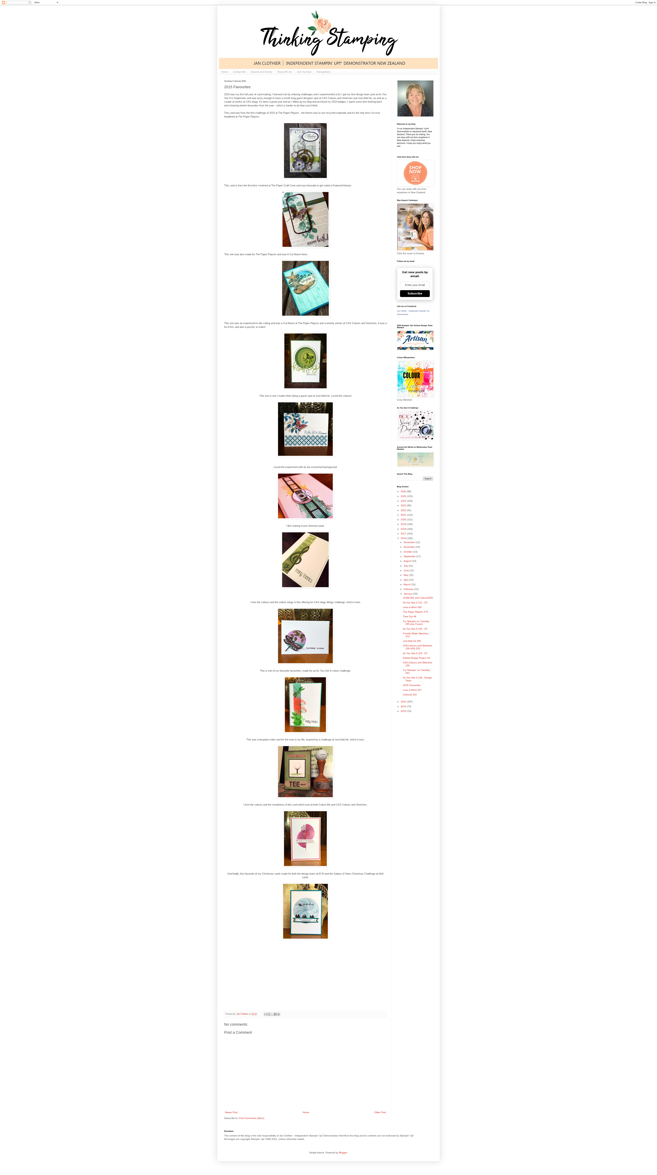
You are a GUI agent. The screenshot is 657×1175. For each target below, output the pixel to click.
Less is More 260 (412, 607)
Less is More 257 (412, 690)
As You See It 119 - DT (415, 653)
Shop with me (284, 71)
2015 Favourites (412, 685)
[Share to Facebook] (275, 1014)
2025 (404, 496)
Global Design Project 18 (416, 658)
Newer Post (231, 1112)
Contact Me (239, 71)
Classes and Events (261, 71)
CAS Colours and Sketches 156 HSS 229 (417, 647)
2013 (404, 711)
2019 (404, 524)
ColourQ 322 (410, 694)
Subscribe (415, 293)
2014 (404, 706)
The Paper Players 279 (415, 611)
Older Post (380, 1112)
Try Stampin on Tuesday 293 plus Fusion (416, 623)
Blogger (343, 1152)
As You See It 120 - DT (415, 628)
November (410, 547)
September (410, 556)
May (406, 575)
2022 (404, 510)
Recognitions (324, 71)
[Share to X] (272, 1014)
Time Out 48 (409, 616)
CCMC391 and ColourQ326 (418, 597)
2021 (404, 515)
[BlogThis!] (268, 1014)
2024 (404, 500)
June (407, 570)
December (410, 542)
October (408, 551)
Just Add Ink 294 (412, 641)
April (406, 579)
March (407, 584)
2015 (404, 701)
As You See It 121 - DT (415, 602)
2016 (404, 538)
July (406, 565)
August (408, 561)
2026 (404, 491)
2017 (404, 533)
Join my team (304, 71)
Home (224, 71)
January (408, 593)
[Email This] (265, 1014)
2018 (404, 529)
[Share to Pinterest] (278, 1014)
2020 (404, 519)
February (409, 589)
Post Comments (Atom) (251, 1118)
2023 (404, 505)
